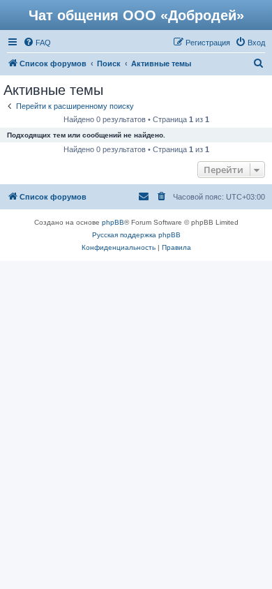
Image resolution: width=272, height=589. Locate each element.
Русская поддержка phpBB (136, 235)
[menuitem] (37, 42)
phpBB (113, 222)
